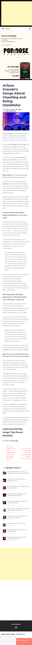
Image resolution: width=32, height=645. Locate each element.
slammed (6, 184)
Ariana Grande (7, 133)
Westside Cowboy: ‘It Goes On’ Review (16, 523)
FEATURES (14, 441)
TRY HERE (15, 75)
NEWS (13, 634)
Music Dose (5, 634)
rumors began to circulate (17, 144)
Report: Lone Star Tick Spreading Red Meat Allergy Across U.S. (11, 453)
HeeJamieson (11, 111)
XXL (13, 385)
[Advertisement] (16, 563)
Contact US (20, 634)
